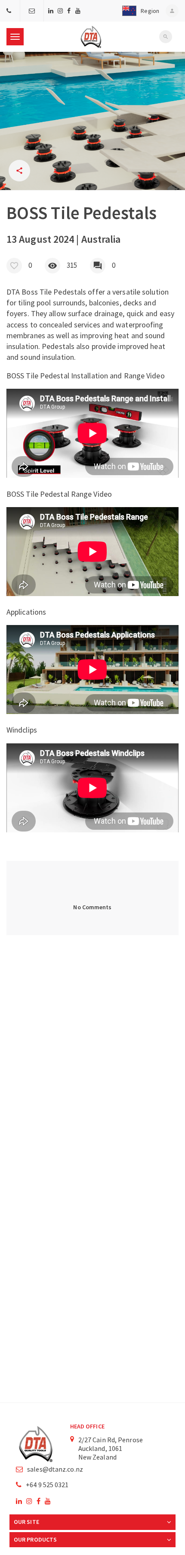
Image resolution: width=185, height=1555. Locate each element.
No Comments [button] (92, 907)
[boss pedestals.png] (92, 121)
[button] (138, 11)
